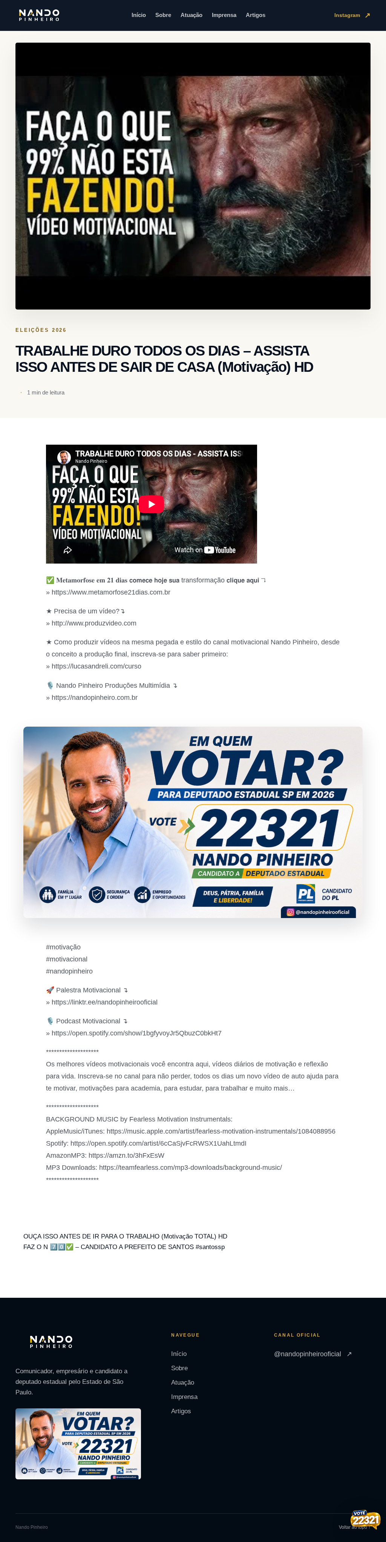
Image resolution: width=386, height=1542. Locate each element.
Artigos (255, 15)
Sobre (163, 15)
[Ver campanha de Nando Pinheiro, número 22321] (365, 1520)
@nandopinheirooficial (313, 1354)
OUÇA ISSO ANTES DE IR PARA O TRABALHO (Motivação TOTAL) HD (125, 1236)
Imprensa (224, 15)
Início (139, 15)
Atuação (191, 15)
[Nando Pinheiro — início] (39, 15)
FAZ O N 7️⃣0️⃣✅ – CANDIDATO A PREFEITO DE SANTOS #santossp (124, 1247)
